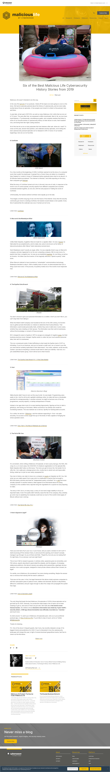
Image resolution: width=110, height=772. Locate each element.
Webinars (80, 145)
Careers (58, 758)
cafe (58, 480)
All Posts (85, 153)
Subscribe (103, 13)
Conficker (21, 211)
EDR (90, 761)
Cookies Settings (72, 768)
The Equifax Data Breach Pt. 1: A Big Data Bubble (33, 359)
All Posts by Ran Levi (31, 668)
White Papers (75, 763)
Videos (81, 149)
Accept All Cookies (95, 768)
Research (80, 141)
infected (25, 180)
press (60, 335)
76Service (28, 413)
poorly (47, 476)
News (90, 149)
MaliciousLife (15, 620)
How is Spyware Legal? (25, 593)
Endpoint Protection (94, 758)
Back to (98, 3)
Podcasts (90, 141)
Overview (91, 756)
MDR (90, 763)
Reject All (83, 768)
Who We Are (59, 756)
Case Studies (75, 758)
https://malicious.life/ (26, 618)
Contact (58, 761)
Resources (90, 145)
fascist (61, 242)
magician (49, 254)
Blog (73, 756)
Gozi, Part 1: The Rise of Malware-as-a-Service (32, 425)
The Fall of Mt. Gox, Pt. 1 (25, 505)
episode (22, 104)
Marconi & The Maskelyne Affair (28, 276)
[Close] (107, 768)
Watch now (38, 638)
